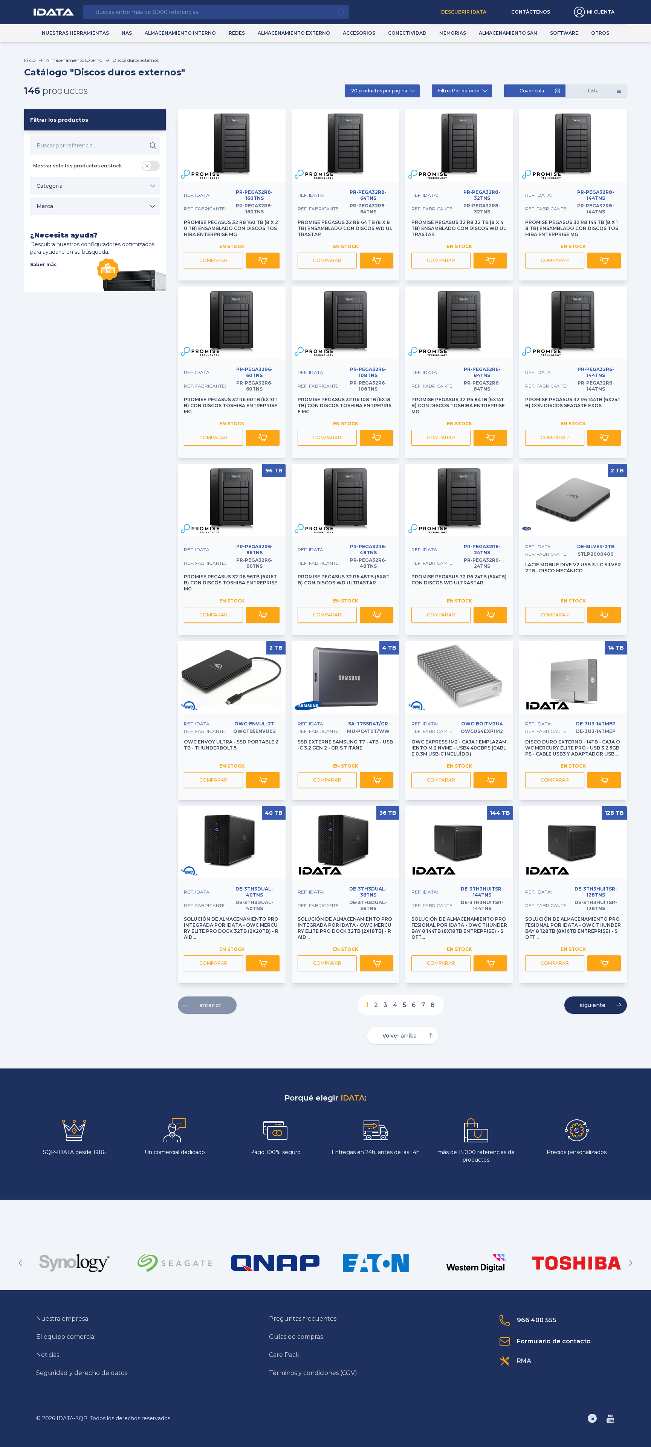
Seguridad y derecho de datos (81, 1372)
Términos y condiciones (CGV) (313, 1372)
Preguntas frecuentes (302, 1318)
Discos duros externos (136, 60)
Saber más (43, 264)
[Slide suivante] (630, 1263)
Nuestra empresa (62, 1318)
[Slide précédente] (20, 1263)
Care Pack (284, 1354)
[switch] (151, 166)
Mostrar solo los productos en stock (77, 166)
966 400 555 (536, 1320)
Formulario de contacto (554, 1341)
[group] (74, 1263)
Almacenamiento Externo (74, 60)
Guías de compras (296, 1336)
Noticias (47, 1354)
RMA (524, 1360)
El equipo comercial (66, 1336)
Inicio (29, 60)
